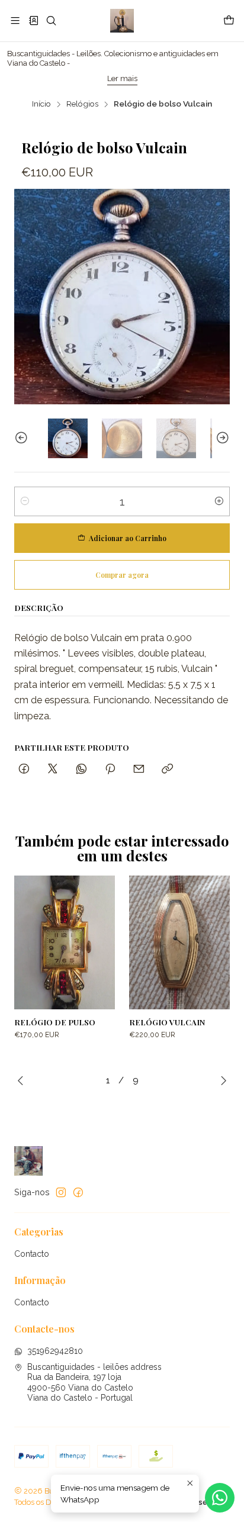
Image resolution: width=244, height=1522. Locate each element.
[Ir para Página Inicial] (121, 21)
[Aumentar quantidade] (219, 501)
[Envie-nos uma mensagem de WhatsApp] (220, 1498)
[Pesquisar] (51, 20)
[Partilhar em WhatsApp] (81, 769)
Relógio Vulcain (167, 1021)
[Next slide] (221, 438)
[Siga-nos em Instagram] (61, 1192)
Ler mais (84, 78)
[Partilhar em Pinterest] (110, 769)
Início (41, 104)
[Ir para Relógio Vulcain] (179, 943)
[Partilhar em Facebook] (24, 769)
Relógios (82, 104)
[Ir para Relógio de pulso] (64, 943)
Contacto (31, 1254)
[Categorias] (33, 20)
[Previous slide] (23, 438)
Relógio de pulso (54, 1021)
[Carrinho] (229, 20)
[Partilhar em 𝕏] (53, 769)
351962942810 (55, 1351)
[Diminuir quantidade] (25, 501)
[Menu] (15, 20)
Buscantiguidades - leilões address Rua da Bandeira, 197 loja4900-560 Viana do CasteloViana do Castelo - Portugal (94, 1382)
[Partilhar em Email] (139, 769)
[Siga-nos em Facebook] (78, 1192)
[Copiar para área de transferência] (167, 769)
